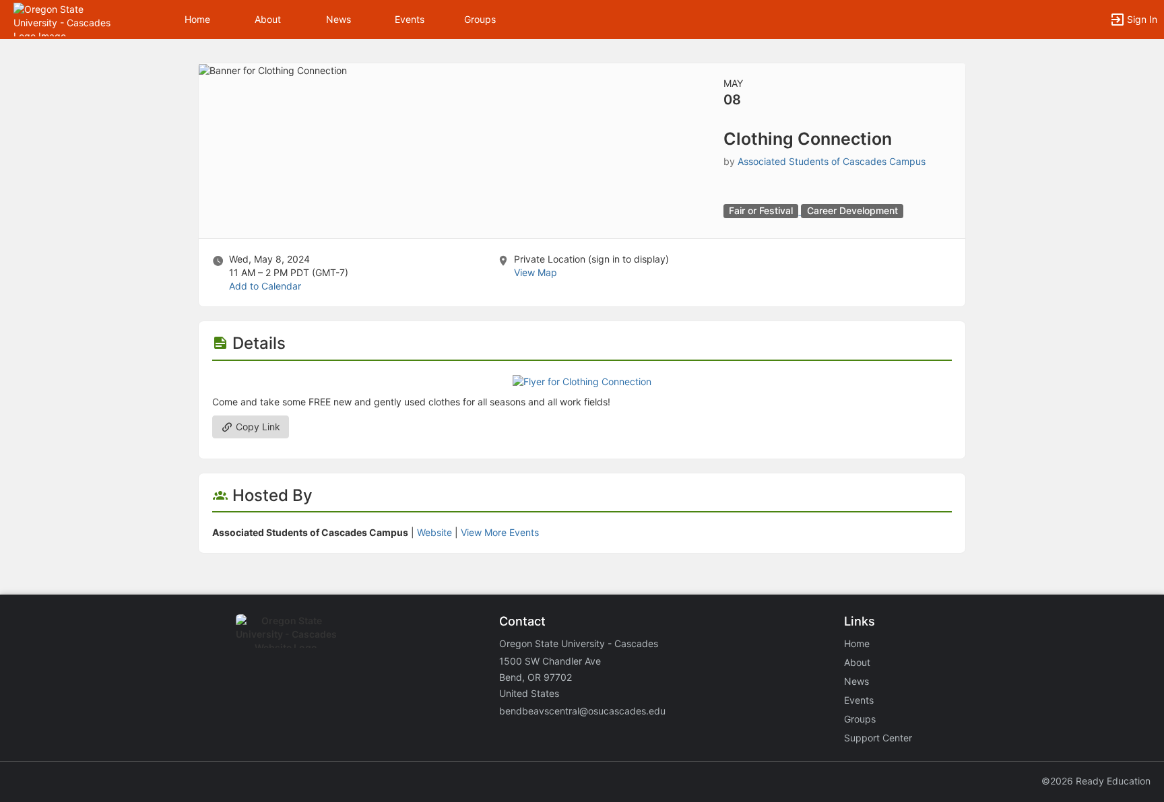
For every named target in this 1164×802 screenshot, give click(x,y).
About (268, 19)
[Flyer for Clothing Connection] (582, 381)
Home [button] (197, 19)
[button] (69, 18)
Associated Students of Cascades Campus (832, 161)
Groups (480, 19)
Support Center (878, 737)
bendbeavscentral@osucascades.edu (582, 710)
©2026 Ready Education (1096, 781)
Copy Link (256, 426)
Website (434, 532)
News (338, 19)
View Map (535, 272)
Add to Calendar (265, 286)
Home (857, 643)
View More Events (500, 532)
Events (409, 19)
